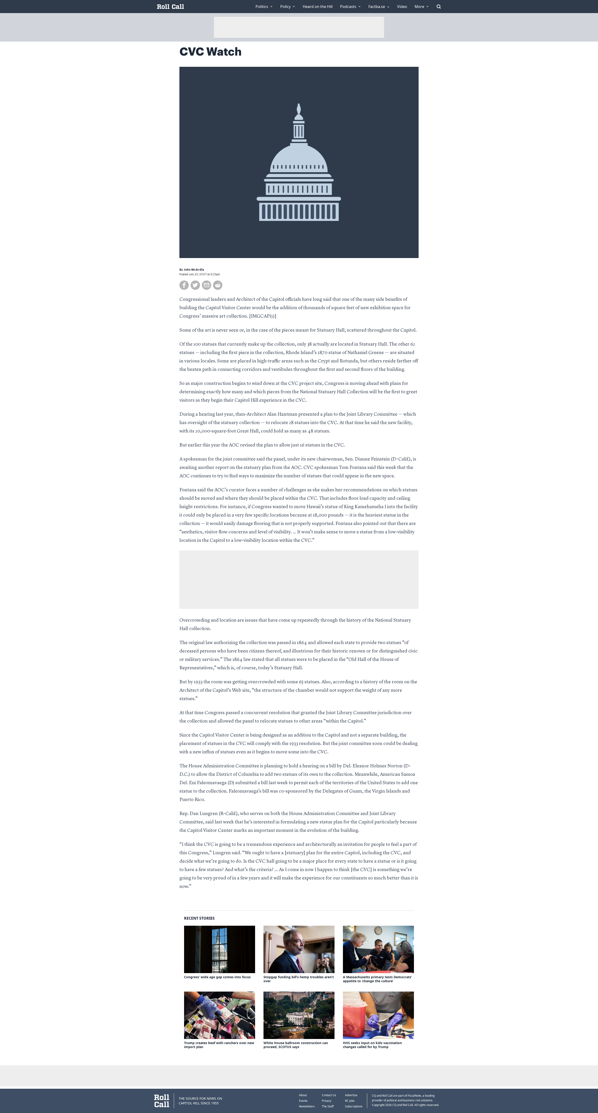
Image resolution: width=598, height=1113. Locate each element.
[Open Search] (438, 6)
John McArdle (194, 269)
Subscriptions (354, 1106)
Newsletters (307, 1106)
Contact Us (329, 1095)
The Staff (328, 1106)
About (303, 1095)
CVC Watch (210, 51)
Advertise (351, 1095)
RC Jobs (350, 1101)
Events (303, 1101)
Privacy (326, 1101)
